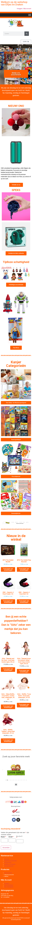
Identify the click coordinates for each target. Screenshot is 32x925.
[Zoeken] (26, 33)
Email (11, 836)
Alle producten (8, 873)
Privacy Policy (7, 862)
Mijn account (27, 8)
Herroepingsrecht (8, 866)
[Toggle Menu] (29, 15)
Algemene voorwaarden (10, 860)
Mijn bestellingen (8, 885)
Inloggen (19, 8)
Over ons (6, 859)
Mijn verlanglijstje (8, 886)
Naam (3, 836)
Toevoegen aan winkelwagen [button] (8, 569)
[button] (3, 770)
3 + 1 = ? (19, 837)
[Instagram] (18, 820)
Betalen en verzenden (9, 864)
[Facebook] (14, 820)
